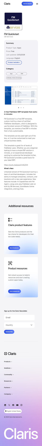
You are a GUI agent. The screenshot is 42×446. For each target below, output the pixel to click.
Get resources (14, 291)
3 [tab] (23, 108)
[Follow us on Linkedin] (5, 405)
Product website (13, 62)
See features (14, 248)
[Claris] (7, 4)
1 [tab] (19, 108)
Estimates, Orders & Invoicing (14, 78)
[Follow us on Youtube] (17, 405)
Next (32, 95)
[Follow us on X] (9, 405)
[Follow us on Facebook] (13, 405)
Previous (9, 95)
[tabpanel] (21, 95)
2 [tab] (21, 108)
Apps (11, 73)
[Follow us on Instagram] (21, 405)
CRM (22, 73)
